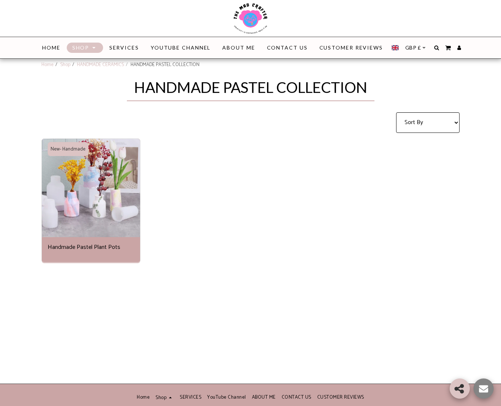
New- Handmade (68, 149)
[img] (91, 188)
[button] (437, 47)
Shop (65, 65)
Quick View (91, 218)
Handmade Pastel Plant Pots (84, 247)
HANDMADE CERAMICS (100, 65)
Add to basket (93, 233)
